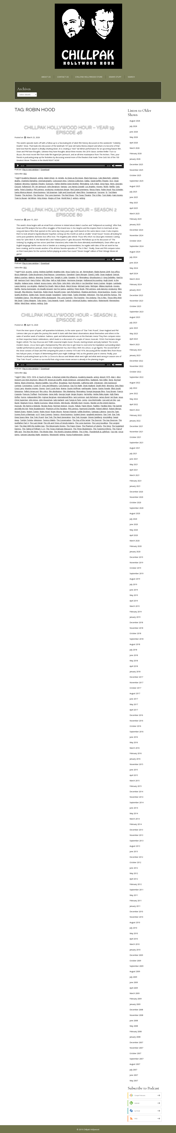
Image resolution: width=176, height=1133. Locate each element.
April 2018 (134, 666)
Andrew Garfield (45, 271)
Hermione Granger (75, 280)
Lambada (117, 283)
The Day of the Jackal (81, 420)
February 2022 (136, 415)
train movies (117, 195)
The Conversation (63, 420)
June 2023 (134, 328)
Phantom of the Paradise (56, 408)
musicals (18, 406)
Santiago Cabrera (98, 411)
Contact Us (63, 77)
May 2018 (134, 660)
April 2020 (134, 535)
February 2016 (136, 753)
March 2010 (135, 944)
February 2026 (136, 153)
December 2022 (136, 361)
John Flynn (57, 283)
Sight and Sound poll (66, 192)
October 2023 (135, 306)
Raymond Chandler (87, 408)
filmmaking (84, 183)
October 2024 (135, 241)
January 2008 (135, 1037)
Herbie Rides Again (101, 394)
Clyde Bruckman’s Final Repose (41, 274)
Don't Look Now (53, 388)
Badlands (94, 380)
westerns (45, 434)
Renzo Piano (95, 189)
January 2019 (135, 617)
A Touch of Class (44, 377)
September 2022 (136, 377)
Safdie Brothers (83, 411)
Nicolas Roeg (46, 406)
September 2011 (136, 889)
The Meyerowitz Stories (55, 426)
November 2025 (136, 170)
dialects (31, 277)
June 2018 (134, 655)
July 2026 (133, 126)
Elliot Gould (115, 388)
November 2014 (136, 797)
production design (61, 189)
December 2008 (136, 1009)
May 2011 (134, 895)
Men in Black (60, 286)
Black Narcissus (90, 178)
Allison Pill (43, 380)
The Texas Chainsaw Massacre (59, 429)
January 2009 (135, 1004)
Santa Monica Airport (23, 192)
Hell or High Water (58, 280)
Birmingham (88, 271)
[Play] (18, 165)
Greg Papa (104, 183)
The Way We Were (30, 431)
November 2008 (136, 1015)
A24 (23, 271)
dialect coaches (21, 277)
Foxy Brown (111, 391)
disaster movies (31, 388)
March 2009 (135, 993)
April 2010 (134, 939)
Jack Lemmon (79, 397)
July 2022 (133, 388)
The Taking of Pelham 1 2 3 (33, 429)
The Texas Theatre (83, 195)
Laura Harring (20, 286)
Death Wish (101, 385)
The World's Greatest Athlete (66, 431)
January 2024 (135, 290)
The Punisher (79, 297)
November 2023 (136, 300)
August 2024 (135, 251)
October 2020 (135, 502)
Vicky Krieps (42, 198)
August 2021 (135, 448)
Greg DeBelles (109, 277)
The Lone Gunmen (52, 195)
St (106, 192)
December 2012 (136, 857)
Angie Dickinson (69, 380)
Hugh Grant (108, 280)
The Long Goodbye (100, 423)
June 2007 (134, 1075)
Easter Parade (104, 388)
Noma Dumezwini (28, 289)
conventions (60, 274)
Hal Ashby (88, 394)
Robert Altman (115, 408)
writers (75, 198)
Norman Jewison (60, 406)
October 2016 (135, 726)
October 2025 (135, 175)
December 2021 (136, 426)
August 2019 (135, 579)
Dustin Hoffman (74, 388)
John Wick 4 (76, 283)
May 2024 (134, 268)
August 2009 (135, 971)
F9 (77, 277)
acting (40, 178)
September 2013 (136, 840)
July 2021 (133, 453)
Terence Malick (49, 420)
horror (23, 397)
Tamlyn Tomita (26, 420)
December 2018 (136, 622)
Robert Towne (33, 411)
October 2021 (135, 437)
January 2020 (135, 551)
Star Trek (107, 414)
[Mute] (113, 165)
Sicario (113, 292)
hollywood (26, 186)
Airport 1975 (105, 377)
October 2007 (135, 1053)
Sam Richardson (73, 292)
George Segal (64, 394)
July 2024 (133, 257)
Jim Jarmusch (40, 186)
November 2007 (136, 1048)
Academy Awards (85, 377)
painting (70, 289)
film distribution (55, 391)
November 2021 (136, 431)
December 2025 (136, 164)
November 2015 (136, 764)
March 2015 (135, 780)
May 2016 (134, 742)
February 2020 (136, 546)
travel (61, 300)
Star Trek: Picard (37, 417)
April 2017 (134, 710)
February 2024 (136, 284)
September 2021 (136, 442)
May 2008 (134, 1026)
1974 (34, 377)
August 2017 (135, 693)
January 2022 (135, 420)
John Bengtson (53, 186)
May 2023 (134, 333)
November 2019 (136, 562)
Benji (111, 380)
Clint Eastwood (110, 383)
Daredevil (70, 274)
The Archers (27, 195)
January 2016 (135, 759)
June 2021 (134, 459)
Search (131, 77)
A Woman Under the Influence (64, 377)
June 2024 (134, 262)
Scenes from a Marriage (25, 414)
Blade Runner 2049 (102, 271)
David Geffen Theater (99, 181)
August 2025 (135, 186)
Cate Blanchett (104, 178)
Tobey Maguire (29, 300)
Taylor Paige (67, 294)
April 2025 (134, 208)
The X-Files (96, 195)
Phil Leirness (39, 189)
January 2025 (135, 224)
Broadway (63, 383)
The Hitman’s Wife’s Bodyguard (43, 297)
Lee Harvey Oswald (76, 186)
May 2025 (134, 202)
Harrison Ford (23, 280)
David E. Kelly (93, 274)
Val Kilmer (32, 198)
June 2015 (134, 769)
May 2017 (134, 704)
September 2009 (136, 966)
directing (26, 183)
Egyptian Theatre (38, 183)
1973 (29, 377)
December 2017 (136, 677)
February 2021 (136, 481)
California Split (87, 383)
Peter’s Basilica (26, 189)
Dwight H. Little (61, 277)
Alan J (113, 377)
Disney (42, 388)
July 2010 (133, 928)
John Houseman (45, 400)
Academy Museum (29, 178)
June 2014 (134, 808)
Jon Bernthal (87, 283)
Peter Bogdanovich (37, 408)
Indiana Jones (27, 283)
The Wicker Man (46, 431)
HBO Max (46, 280)
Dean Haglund (106, 274)
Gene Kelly (53, 394)
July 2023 (133, 322)
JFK (33, 186)
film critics (44, 391)
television (91, 294)
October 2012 (135, 862)
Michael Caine (83, 286)
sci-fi (38, 414)
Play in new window (30, 169)
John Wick (66, 283)
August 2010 (135, 922)
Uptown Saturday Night (30, 434)
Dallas (87, 181)
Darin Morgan (81, 274)
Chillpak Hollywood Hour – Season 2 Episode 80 (69, 212)
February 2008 (136, 1031)
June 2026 (134, 132)
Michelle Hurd (76, 403)
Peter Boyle (79, 289)
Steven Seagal (45, 294)
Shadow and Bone (89, 292)
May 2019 (134, 595)
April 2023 (134, 339)
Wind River (25, 303)
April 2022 (134, 404)
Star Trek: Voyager (79, 417)
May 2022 (134, 399)
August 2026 (135, 121)
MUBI (105, 186)
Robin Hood (106, 189)
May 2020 (134, 530)
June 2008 (134, 1020)
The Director (38, 195)
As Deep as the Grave (74, 178)
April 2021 (134, 470)
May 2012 (134, 873)
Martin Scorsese (41, 403)
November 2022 (136, 366)
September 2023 (136, 311)
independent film (34, 397)
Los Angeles (90, 186)
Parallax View (106, 406)
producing (49, 189)
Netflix (112, 186)
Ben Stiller (103, 380)
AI (56, 178)
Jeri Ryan (114, 397)
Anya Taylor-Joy (72, 271)
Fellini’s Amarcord (31, 391)
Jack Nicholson (92, 397)
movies (99, 186)
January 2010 (135, 949)
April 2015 (134, 775)
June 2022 (134, 393)
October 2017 (135, 688)
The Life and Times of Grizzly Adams (58, 423)
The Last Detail (36, 423)
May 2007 (134, 1080)
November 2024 (136, 235)
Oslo (118, 186)
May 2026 (134, 137)
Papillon (96, 406)
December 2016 (136, 715)
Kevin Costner (99, 283)
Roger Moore (56, 411)
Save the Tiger (113, 411)
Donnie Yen (49, 277)
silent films (80, 192)
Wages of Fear (54, 198)
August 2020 (135, 513)
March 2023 (135, 344)
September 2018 (136, 639)
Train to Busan (21, 198)
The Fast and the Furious (106, 294)
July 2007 (133, 1069)
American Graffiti (55, 380)
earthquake (86, 388)
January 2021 (135, 486)
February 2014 (136, 824)
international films (64, 397)
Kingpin (109, 283)
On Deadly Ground (45, 289)
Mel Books (65, 403)
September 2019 (136, 573)
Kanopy (64, 186)
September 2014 (136, 802)
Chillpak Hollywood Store (88, 77)
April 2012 (134, 879)
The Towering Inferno (102, 429)
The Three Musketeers (82, 429)
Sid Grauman (52, 192)
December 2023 (136, 295)
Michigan (94, 286)
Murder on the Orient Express (102, 403)
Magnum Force (26, 403)
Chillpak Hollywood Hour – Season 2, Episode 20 (69, 317)
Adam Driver (49, 178)
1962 (23, 377)
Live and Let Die (109, 400)
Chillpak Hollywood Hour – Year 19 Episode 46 (69, 129)
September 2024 (136, 246)
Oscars (71, 406)
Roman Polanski (69, 411)
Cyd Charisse (64, 385)
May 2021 (134, 464)
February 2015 (136, 786)
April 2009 (134, 988)
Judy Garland (58, 400)
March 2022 (135, 410)
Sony (120, 292)
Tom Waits (106, 195)
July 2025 (133, 191)
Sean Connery (46, 414)
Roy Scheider (117, 189)
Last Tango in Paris (73, 400)
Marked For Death (45, 286)
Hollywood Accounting (93, 280)
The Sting (107, 426)
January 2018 (135, 671)
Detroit (116, 274)
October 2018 (135, 633)
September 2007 (136, 1059)
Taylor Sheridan (79, 294)
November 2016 (136, 720)
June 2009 (134, 982)
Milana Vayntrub (105, 286)
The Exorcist (96, 420)
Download (45, 169)
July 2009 (133, 977)
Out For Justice (60, 289)
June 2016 (134, 737)
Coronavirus (27, 385)
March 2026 (135, 148)
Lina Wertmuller (94, 400)
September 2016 (136, 731)
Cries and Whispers (50, 385)
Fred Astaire (43, 394)
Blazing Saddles (41, 383)
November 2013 (136, 835)
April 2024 (134, 273)
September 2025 (136, 181)
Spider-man (34, 294)
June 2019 (134, 590)
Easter (94, 388)
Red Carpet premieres (79, 189)
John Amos (33, 400)
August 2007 (135, 1064)
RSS (25, 173)
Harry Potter (35, 280)
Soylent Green (79, 414)
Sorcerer (101, 192)
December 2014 (136, 791)
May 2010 (134, 933)
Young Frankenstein (74, 434)
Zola (46, 303)
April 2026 (134, 142)
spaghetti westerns (94, 414)
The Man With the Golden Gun (32, 426)
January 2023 (135, 355)
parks (17, 189)
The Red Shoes (67, 195)
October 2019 (135, 568)
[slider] (119, 165)
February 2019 (136, 611)
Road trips (37, 292)
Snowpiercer (91, 192)
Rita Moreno (27, 292)
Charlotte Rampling (29, 181)
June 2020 (134, 524)
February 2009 (136, 998)
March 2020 (135, 540)
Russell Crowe (60, 292)
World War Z (66, 198)
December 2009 (136, 955)
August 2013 (135, 846)
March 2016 (135, 748)
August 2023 (135, 317)
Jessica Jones (46, 283)
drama (63, 388)
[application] (69, 165)
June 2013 (134, 851)
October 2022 (135, 371)
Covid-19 (37, 385)
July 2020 (133, 519)
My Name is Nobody (31, 406)
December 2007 (136, 1042)
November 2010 (136, 917)
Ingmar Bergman (49, 397)
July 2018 (133, 649)
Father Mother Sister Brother (67, 183)
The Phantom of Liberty (92, 426)
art (81, 271)
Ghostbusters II (96, 277)
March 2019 (135, 606)
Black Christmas (27, 383)
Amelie (61, 178)
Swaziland (56, 294)
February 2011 (136, 900)
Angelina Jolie (59, 271)
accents (29, 271)
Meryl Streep (71, 286)
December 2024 (136, 230)
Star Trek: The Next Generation (58, 417)
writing (82, 198)
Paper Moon (87, 406)
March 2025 (135, 213)
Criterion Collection (75, 181)
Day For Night (76, 385)
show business (39, 192)
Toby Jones (41, 300)
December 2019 (136, 557)
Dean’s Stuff (115, 77)
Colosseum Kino (59, 181)
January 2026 (135, 159)
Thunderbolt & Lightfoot (99, 431)
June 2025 (134, 197)
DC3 (111, 181)
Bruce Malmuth (21, 274)
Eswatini (71, 277)
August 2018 (135, 644)
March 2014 (135, 819)
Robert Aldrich (102, 408)
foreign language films (95, 391)
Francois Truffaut (30, 394)
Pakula (78, 406)
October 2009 (135, 960)
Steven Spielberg (95, 417)
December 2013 (136, 830)
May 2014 (134, 813)
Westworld (54, 434)
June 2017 (134, 699)
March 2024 (135, 279)
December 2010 (136, 911)
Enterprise (19, 391)
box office (115, 271)
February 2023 (136, 350)
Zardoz (87, 434)
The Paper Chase (73, 426)
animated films (83, 380)
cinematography (45, 181)
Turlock (68, 300)
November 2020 (136, 497)
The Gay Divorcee (110, 420)
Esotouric (50, 183)
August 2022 (135, 382)
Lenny (84, 400)
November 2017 (136, 682)
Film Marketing (69, 391)
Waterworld (103, 300)
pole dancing (102, 289)
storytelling (107, 417)
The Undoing (91, 297)
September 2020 (136, 508)
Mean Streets (54, 403)
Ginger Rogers (77, 394)
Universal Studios (79, 300)
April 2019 (134, 600)
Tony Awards (52, 300)
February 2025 (136, 219)
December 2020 (136, 491)
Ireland (37, 283)
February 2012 (136, 884)
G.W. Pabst (94, 183)
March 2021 (135, 475)
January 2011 (135, 906)
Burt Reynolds (74, 383)
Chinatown (98, 383)
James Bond (104, 397)
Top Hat (114, 431)
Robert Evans (20, 411)
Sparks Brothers (21, 294)
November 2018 (136, 628)
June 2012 (134, 868)
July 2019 (133, 584)
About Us (46, 77)
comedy (18, 385)
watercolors (93, 300)
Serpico (56, 414)
